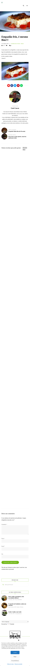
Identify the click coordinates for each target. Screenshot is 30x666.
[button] (18, 640)
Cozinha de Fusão (15, 43)
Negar (15, 656)
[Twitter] (15, 85)
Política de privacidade (18, 664)
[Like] (8, 85)
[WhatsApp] (21, 85)
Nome (3, 538)
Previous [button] (25, 147)
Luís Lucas (15, 108)
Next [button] (24, 149)
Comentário (4, 524)
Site (2, 554)
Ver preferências (15, 660)
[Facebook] (11, 85)
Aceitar (15, 652)
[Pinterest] (18, 85)
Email (3, 546)
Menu (27, 5)
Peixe (22, 43)
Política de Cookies (10, 664)
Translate (12, 624)
